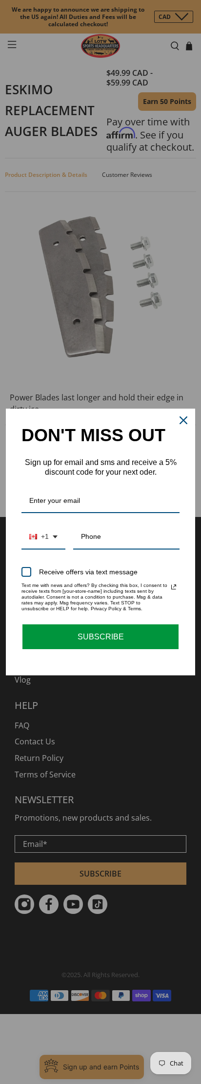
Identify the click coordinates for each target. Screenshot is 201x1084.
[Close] (183, 420)
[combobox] (43, 537)
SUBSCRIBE (101, 637)
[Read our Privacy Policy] (174, 587)
